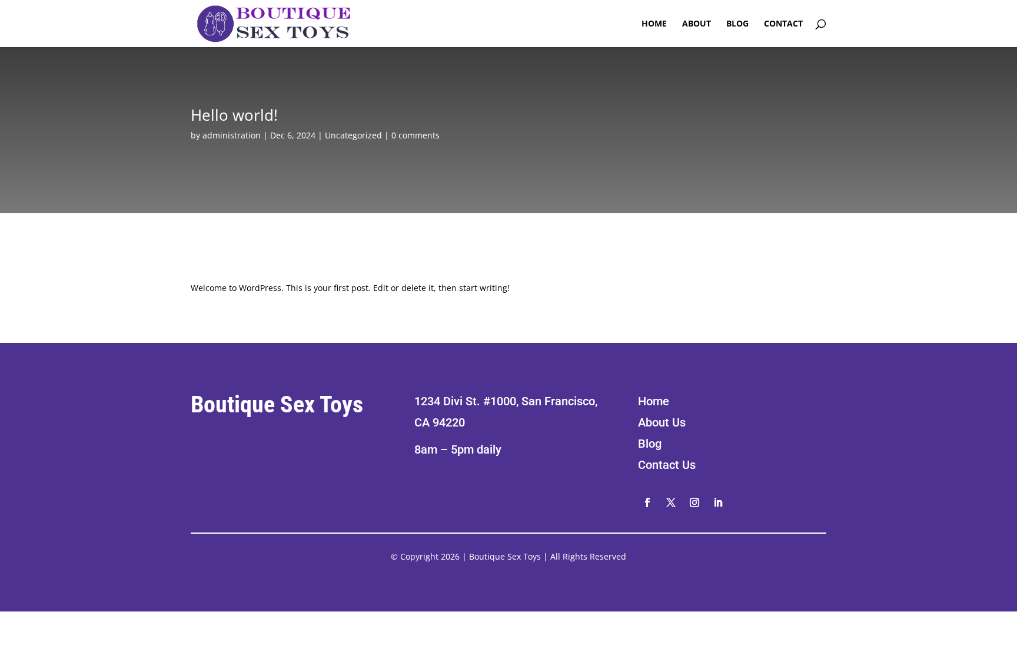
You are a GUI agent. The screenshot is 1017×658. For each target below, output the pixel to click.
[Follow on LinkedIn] (718, 502)
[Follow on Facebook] (647, 502)
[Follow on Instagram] (694, 502)
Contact (783, 24)
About (696, 24)
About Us (662, 422)
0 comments (415, 135)
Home (654, 24)
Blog (737, 24)
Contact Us (667, 465)
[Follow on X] (671, 502)
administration (231, 135)
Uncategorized (353, 135)
